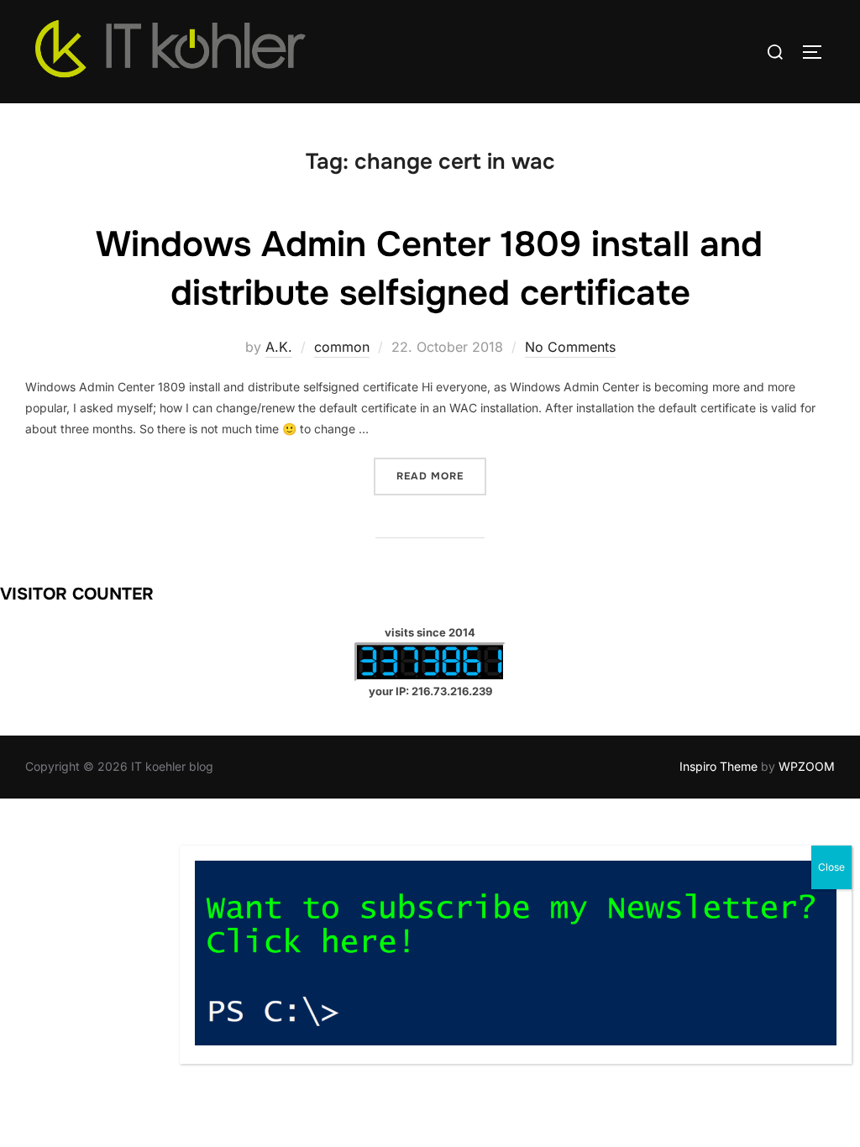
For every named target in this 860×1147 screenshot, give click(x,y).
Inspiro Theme (718, 766)
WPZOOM (807, 766)
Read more (441, 476)
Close (831, 867)
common (342, 346)
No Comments (570, 346)
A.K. (278, 346)
